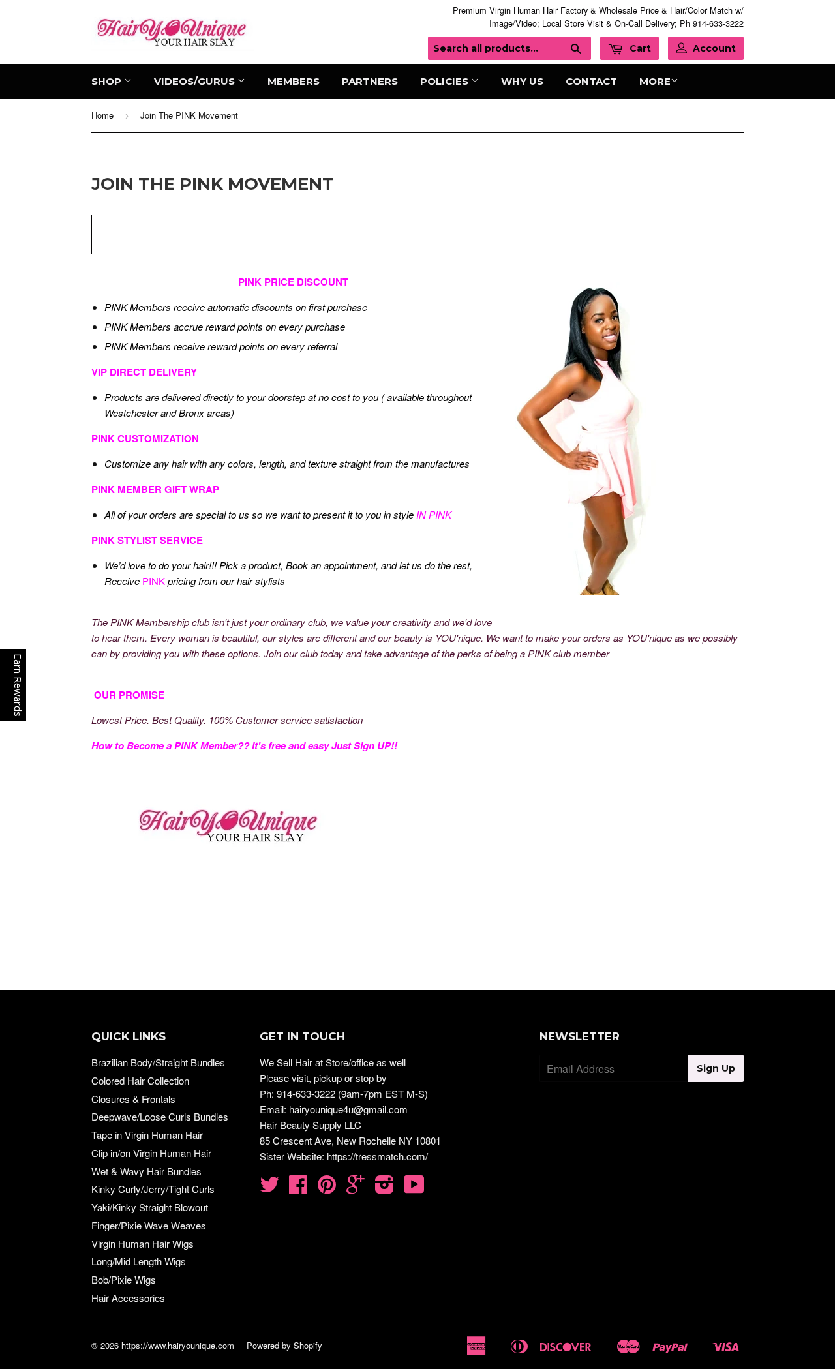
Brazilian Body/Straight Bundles (158, 1062)
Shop (107, 81)
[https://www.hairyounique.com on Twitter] (269, 1188)
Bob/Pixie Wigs (123, 1279)
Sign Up (716, 1068)
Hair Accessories (128, 1297)
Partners (370, 81)
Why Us (522, 81)
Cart (639, 48)
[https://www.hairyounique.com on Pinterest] (327, 1188)
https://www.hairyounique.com (177, 1345)
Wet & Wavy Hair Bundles (146, 1171)
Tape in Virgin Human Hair (147, 1134)
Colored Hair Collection (140, 1080)
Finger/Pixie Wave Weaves (148, 1225)
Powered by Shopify (284, 1345)
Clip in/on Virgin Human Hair (151, 1153)
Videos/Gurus (195, 81)
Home (102, 115)
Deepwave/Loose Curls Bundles (159, 1116)
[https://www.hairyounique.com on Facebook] (298, 1188)
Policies (445, 81)
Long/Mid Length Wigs (138, 1261)
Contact (591, 81)
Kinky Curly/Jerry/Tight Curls (153, 1189)
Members (293, 81)
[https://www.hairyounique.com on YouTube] (414, 1188)
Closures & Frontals (133, 1099)
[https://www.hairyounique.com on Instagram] (384, 1188)
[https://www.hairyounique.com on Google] (355, 1188)
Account (714, 48)
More (655, 81)
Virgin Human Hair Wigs (142, 1243)
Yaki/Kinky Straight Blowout (149, 1207)
